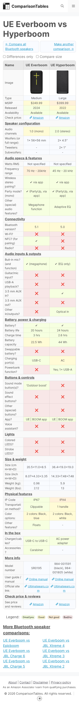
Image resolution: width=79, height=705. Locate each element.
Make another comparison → (63, 46)
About (12, 682)
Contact (25, 682)
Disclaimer (40, 682)
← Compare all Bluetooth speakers (19, 46)
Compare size (50, 57)
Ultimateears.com (38, 588)
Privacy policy (61, 682)
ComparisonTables (30, 6)
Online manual (38, 579)
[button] (62, 6)
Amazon (38, 117)
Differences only (19, 57)
